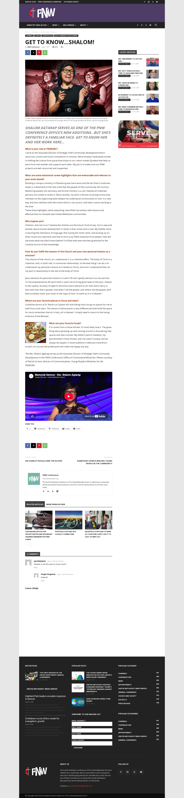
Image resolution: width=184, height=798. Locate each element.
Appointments (124, 64)
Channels (35, 32)
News (54, 25)
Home (27, 32)
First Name (76, 727)
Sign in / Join (30, 2)
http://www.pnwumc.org (50, 479)
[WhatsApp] (44, 52)
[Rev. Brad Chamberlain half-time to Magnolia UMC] (152, 110)
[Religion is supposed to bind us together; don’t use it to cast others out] (98, 520)
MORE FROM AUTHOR (55, 504)
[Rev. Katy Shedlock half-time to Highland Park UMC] (152, 74)
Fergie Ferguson (48, 574)
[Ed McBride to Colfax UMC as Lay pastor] (152, 98)
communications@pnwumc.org (80, 786)
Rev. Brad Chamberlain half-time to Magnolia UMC (131, 108)
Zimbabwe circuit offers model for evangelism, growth (42, 720)
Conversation (47, 35)
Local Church (78, 740)
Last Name (76, 734)
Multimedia (68, 25)
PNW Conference (33, 47)
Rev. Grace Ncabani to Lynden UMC (128, 84)
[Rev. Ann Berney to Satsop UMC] (152, 62)
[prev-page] (26, 544)
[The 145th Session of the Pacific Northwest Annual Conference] (31, 676)
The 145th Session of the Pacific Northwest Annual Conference (52, 675)
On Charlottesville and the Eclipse (43, 461)
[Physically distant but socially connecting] (68, 520)
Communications (62, 528)
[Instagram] (149, 2)
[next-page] (30, 544)
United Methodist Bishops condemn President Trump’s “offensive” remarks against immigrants (99, 688)
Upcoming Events (71, 2)
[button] (156, 25)
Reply (36, 567)
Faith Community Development (66, 35)
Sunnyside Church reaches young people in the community (94, 462)
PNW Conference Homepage (49, 2)
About (83, 25)
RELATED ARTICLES (35, 504)
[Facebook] (144, 2)
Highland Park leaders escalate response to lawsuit (45, 697)
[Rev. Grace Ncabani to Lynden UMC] (152, 86)
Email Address (79, 721)
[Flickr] (49, 491)
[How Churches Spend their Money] (78, 702)
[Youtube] (157, 2)
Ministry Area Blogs (37, 25)
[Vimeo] (58, 491)
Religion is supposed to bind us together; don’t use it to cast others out (98, 534)
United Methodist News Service (42, 689)
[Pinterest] (39, 52)
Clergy (37, 35)
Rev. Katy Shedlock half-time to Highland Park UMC (130, 72)
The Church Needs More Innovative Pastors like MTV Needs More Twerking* (99, 675)
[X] (153, 2)
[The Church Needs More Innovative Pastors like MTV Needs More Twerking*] (78, 676)
